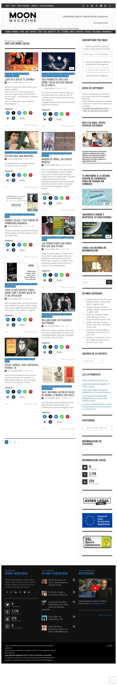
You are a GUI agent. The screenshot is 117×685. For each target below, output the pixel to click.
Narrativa (33, 152)
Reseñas (12, 286)
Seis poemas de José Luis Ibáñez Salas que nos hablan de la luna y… (57, 82)
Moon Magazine (50, 88)
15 (74, 626)
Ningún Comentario (32, 125)
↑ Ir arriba (109, 645)
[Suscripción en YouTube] (84, 481)
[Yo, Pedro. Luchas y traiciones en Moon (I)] (44, 593)
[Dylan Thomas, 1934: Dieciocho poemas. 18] (21, 347)
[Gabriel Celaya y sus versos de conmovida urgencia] (21, 202)
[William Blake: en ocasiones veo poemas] (58, 302)
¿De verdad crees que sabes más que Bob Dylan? (57, 244)
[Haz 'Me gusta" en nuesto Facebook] (84, 474)
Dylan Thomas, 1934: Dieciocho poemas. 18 (21, 366)
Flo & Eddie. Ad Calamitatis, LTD (56, 618)
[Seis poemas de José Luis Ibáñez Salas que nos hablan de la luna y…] (58, 61)
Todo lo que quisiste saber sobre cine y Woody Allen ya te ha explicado (20, 292)
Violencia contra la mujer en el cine (95, 380)
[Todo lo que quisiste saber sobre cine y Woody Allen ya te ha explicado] (21, 272)
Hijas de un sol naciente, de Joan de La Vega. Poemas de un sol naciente (98, 339)
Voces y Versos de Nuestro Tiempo (57, 76)
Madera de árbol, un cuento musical (57, 160)
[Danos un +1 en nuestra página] (7, 626)
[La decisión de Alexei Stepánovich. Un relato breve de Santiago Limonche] (44, 603)
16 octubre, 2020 (28, 226)
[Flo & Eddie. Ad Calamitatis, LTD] (44, 618)
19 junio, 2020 (27, 299)
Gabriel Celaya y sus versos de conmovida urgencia (21, 221)
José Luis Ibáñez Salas (12, 76)
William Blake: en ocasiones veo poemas (57, 321)
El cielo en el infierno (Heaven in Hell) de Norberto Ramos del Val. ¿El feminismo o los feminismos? (97, 406)
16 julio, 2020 (64, 249)
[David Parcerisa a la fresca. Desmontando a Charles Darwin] (44, 581)
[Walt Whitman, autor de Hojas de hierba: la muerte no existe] (58, 374)
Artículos (8, 74)
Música (44, 240)
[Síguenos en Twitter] (84, 467)
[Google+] (88, 5)
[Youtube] (105, 5)
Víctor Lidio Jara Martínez (19, 156)
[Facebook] (83, 5)
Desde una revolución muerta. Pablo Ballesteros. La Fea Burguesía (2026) (97, 317)
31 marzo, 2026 (28, 82)
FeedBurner (104, 76)
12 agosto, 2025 (61, 88)
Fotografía (56, 74)
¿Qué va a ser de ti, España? (20, 79)
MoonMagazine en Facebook (91, 442)
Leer (6, 125)
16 (74, 592)
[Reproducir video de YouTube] (95, 588)
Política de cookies (105, 615)
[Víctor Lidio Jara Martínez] (21, 140)
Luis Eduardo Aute (97, 603)
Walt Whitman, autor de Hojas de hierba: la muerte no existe (58, 393)
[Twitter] (101, 5)
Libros (69, 153)
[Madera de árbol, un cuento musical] (58, 141)
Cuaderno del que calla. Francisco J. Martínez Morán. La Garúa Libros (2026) (99, 301)
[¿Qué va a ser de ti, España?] (21, 61)
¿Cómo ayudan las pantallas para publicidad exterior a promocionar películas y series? (94, 398)
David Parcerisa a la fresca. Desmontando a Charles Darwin (58, 582)
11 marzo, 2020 (28, 371)
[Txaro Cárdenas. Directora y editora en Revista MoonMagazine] (44, 627)
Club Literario (17, 74)
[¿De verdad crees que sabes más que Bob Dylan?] (58, 225)
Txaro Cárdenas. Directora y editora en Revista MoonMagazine (58, 629)
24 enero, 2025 (27, 159)
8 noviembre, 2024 (66, 165)
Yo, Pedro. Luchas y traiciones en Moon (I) (58, 593)
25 (74, 580)
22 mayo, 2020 (64, 326)
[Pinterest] (96, 5)
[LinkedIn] (92, 5)
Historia (26, 74)
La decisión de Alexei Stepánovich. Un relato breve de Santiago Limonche (55, 605)
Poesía (44, 76)
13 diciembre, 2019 (66, 398)
